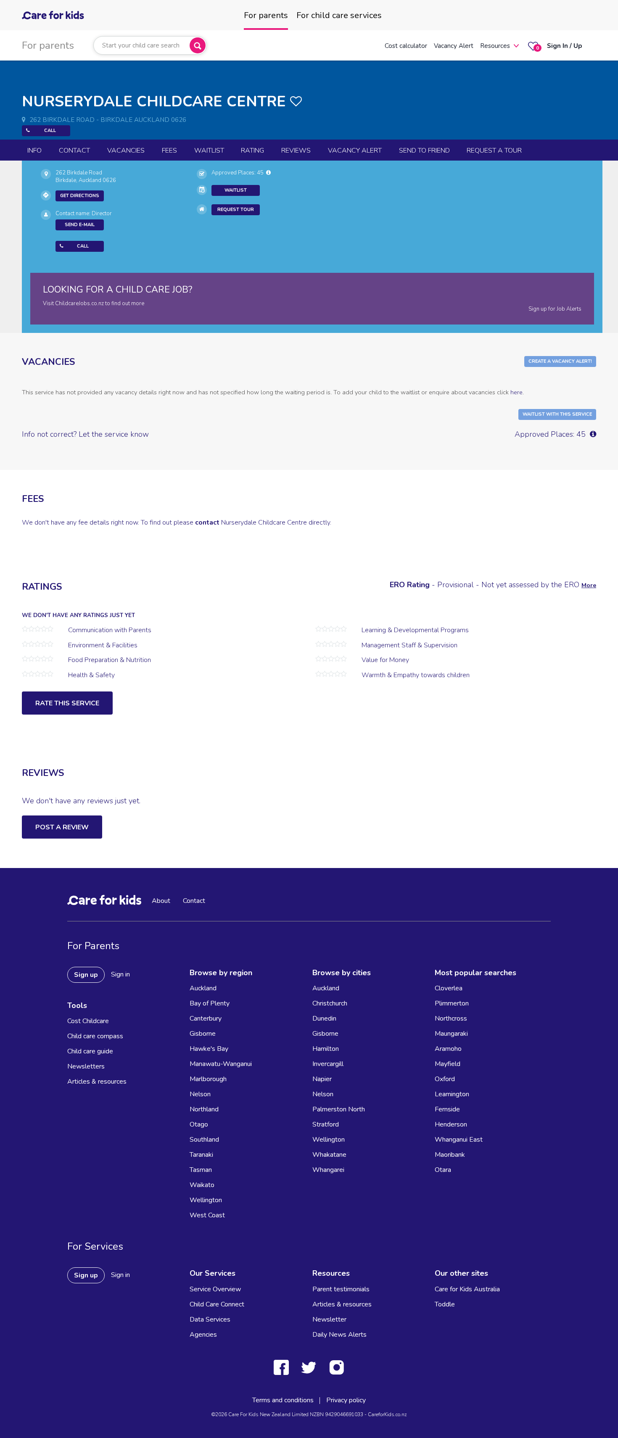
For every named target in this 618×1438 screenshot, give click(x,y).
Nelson (200, 1094)
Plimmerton (452, 1003)
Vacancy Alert (453, 46)
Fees (169, 150)
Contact (74, 150)
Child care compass (95, 1036)
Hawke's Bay (209, 1048)
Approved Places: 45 (238, 173)
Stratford (325, 1124)
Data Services (210, 1319)
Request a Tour (494, 150)
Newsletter (329, 1319)
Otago (199, 1124)
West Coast (207, 1215)
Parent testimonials (341, 1289)
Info (34, 150)
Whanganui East (459, 1139)
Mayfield (447, 1064)
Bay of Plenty (210, 1003)
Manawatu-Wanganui (221, 1064)
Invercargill (327, 1064)
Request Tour (235, 209)
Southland (204, 1139)
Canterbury (206, 1018)
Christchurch (329, 1003)
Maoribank (450, 1154)
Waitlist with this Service (557, 414)
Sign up (86, 974)
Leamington (452, 1094)
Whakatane (329, 1154)
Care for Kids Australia (467, 1289)
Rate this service (67, 703)
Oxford (445, 1079)
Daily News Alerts (339, 1334)
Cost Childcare (88, 1021)
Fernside (447, 1109)
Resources (495, 46)
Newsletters (86, 1066)
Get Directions (79, 196)
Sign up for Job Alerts (554, 309)
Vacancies (126, 150)
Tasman (201, 1169)
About (161, 900)
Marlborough (208, 1079)
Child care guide (90, 1051)
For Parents (93, 946)
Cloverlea (448, 988)
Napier (322, 1079)
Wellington (206, 1200)
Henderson (451, 1124)
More (588, 585)
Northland (204, 1109)
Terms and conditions (283, 1400)
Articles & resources (97, 1081)
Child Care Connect (217, 1304)
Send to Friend (424, 150)
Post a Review (62, 827)
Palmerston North (338, 1109)
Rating (252, 150)
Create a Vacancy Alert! (560, 361)
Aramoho (448, 1048)
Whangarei (328, 1169)
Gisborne (203, 1033)
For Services (95, 1246)
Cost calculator (406, 46)
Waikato (202, 1185)
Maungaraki (451, 1033)
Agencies (203, 1334)
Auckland (203, 988)
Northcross (451, 1018)
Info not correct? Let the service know (85, 434)
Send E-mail (80, 225)
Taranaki (201, 1154)
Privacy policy (346, 1400)
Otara (443, 1169)
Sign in (120, 974)
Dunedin (324, 1018)
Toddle (445, 1304)
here (516, 392)
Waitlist (209, 150)
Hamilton (325, 1048)
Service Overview (215, 1289)
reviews (296, 150)
